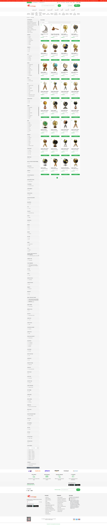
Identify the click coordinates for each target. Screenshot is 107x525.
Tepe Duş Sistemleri (31, 96)
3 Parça (30, 150)
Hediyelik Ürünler (60, 511)
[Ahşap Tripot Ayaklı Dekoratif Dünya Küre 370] (65, 124)
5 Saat (29, 194)
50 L (29, 51)
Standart (30, 424)
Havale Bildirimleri (47, 513)
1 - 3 (29, 158)
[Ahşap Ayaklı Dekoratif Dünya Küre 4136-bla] (55, 162)
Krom (29, 140)
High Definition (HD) (31, 315)
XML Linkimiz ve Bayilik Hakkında (49, 508)
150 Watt (30, 346)
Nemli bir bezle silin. (31, 301)
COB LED (30, 60)
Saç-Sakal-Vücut (31, 185)
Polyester (30, 137)
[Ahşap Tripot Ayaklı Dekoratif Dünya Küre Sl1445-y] (65, 86)
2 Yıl (29, 100)
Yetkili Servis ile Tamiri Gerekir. (33, 264)
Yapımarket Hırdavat (30, 26)
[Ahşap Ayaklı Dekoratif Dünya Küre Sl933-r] (45, 67)
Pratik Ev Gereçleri (30, 32)
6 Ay (29, 101)
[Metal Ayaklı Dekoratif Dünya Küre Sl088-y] (65, 28)
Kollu (29, 118)
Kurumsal (46, 495)
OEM (29, 67)
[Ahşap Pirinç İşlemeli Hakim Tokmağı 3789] (55, 28)
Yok (29, 50)
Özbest (30, 44)
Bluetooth (30, 288)
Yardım (71, 2)
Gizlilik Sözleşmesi (47, 498)
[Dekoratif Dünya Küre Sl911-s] (65, 67)
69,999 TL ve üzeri (31, 459)
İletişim (74, 2)
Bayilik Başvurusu (29, 2)
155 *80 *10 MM (31, 80)
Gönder (79, 489)
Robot (29, 110)
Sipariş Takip (67, 2)
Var (29, 163)
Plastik (29, 141)
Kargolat (30, 41)
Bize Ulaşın (71, 495)
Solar (29, 111)
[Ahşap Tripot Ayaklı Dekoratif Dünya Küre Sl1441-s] (45, 105)
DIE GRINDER (30, 75)
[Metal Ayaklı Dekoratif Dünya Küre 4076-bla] (75, 162)
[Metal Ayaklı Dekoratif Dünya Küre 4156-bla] (45, 162)
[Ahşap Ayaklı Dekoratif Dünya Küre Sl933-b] (55, 67)
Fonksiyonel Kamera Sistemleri (31, 22)
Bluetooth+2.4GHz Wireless (32, 406)
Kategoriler (59, 495)
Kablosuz (30, 116)
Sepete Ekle (45, 40)
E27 (29, 239)
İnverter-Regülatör (30, 21)
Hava (29, 114)
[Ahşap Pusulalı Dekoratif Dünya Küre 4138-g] (45, 124)
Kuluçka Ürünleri (31, 85)
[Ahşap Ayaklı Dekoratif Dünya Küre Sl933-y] (75, 47)
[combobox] (28, 502)
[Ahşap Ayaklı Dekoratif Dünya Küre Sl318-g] (55, 47)
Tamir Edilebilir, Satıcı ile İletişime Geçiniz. (33, 266)
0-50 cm (30, 382)
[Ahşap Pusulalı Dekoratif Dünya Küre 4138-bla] (55, 143)
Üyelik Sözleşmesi (47, 503)
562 (62, 177)
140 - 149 (30, 151)
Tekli (29, 89)
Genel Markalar (31, 40)
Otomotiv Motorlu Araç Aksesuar (62, 501)
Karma (30, 270)
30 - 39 (30, 154)
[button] (70, 5)
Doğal (29, 217)
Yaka (29, 245)
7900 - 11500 (30, 438)
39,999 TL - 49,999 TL (32, 455)
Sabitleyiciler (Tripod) (32, 94)
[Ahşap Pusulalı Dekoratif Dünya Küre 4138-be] (55, 124)
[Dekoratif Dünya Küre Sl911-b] (75, 67)
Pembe (30, 126)
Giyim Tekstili (59, 507)
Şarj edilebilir (30, 107)
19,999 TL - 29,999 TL (32, 452)
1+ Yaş (29, 208)
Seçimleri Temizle (33, 467)
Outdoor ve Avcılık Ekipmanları (31, 29)
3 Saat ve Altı (30, 181)
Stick (29, 93)
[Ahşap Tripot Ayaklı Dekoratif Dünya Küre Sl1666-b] (55, 86)
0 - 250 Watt (30, 342)
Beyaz (29, 123)
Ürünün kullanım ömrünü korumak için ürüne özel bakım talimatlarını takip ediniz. (33, 300)
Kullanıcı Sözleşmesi (48, 499)
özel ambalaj (30, 306)
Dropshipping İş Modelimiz (49, 507)
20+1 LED (30, 58)
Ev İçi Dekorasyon (29, 27)
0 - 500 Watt (30, 343)
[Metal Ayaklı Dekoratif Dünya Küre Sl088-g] (75, 28)
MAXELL (30, 72)
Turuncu (30, 130)
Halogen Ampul (31, 387)
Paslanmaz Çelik (31, 145)
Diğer (29, 108)
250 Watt (30, 345)
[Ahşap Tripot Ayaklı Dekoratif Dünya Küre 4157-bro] (45, 143)
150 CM (30, 79)
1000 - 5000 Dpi (31, 415)
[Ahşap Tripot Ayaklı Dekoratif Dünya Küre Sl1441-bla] (75, 105)
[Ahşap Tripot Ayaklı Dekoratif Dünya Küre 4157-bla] (75, 143)
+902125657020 (30, 484)
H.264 (29, 324)
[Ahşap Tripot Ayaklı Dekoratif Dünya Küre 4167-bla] (65, 143)
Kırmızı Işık (30, 402)
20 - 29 (30, 152)
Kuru (29, 172)
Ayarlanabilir (30, 112)
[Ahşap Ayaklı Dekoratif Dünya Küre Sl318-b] (65, 47)
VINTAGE (30, 68)
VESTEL (30, 71)
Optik (29, 420)
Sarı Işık (30, 400)
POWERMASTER (31, 64)
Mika (29, 144)
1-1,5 (29, 355)
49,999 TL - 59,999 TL (32, 456)
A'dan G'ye (30, 364)
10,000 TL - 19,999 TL (31, 451)
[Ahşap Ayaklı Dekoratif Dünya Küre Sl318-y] (45, 47)
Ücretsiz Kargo (31, 465)
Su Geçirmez (30, 115)
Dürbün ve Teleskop (30, 28)
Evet (29, 284)
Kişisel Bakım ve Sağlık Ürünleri (31, 23)
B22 (29, 238)
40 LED (30, 57)
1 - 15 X (29, 319)
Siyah (29, 122)
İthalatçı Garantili (31, 167)
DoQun (30, 36)
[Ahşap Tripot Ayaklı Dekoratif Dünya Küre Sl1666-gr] (75, 124)
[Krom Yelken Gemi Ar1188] (45, 28)
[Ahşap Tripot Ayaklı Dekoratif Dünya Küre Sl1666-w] (45, 86)
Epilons (30, 37)
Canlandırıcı (30, 279)
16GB (29, 48)
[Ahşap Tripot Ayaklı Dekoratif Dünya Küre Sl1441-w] (75, 86)
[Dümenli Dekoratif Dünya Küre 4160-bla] (65, 162)
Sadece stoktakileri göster (32, 463)
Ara (59, 5)
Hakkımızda (47, 497)
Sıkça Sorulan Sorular (48, 511)
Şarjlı (29, 86)
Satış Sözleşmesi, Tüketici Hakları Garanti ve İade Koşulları (49, 506)
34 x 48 (30, 203)
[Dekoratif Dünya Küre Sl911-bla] (65, 105)
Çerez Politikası (47, 502)
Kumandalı (30, 378)
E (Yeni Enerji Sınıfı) (31, 369)
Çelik (29, 136)
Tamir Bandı (30, 260)
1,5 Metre (30, 233)
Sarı (29, 127)
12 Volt (29, 429)
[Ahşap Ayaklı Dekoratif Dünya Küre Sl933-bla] (55, 105)
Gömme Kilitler (31, 90)
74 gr (29, 275)
